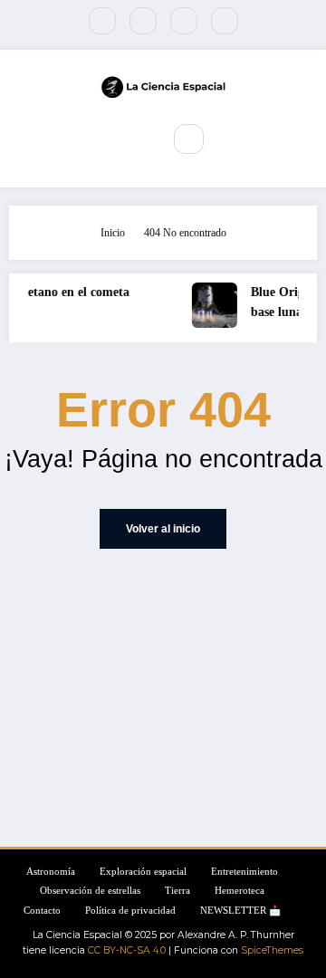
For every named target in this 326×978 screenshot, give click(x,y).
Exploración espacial (143, 872)
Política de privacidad (130, 911)
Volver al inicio (163, 529)
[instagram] (183, 20)
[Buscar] (188, 138)
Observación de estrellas (90, 891)
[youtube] (224, 20)
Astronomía (50, 872)
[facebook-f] (102, 20)
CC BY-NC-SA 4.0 (127, 950)
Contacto (42, 911)
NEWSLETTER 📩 (240, 911)
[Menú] (136, 139)
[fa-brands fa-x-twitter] (143, 20)
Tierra (177, 891)
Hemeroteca (239, 891)
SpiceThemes (272, 950)
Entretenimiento (244, 872)
